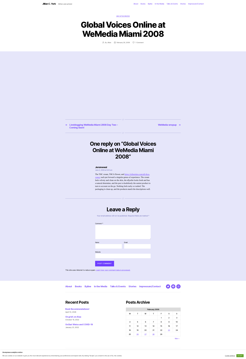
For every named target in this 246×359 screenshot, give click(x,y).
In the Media (159, 4)
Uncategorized (123, 16)
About (135, 4)
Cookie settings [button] (230, 356)
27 (145, 334)
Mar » (177, 339)
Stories (183, 4)
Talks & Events (172, 4)
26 (137, 334)
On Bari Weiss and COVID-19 (79, 324)
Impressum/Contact (196, 4)
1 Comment (139, 42)
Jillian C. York (49, 4)
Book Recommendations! (77, 309)
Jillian (109, 42)
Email (126, 242)
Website (98, 252)
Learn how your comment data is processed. (113, 270)
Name (97, 242)
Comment (99, 223)
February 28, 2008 (123, 42)
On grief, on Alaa (73, 317)
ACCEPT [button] (240, 355)
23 (169, 330)
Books (143, 4)
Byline (150, 4)
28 (153, 334)
